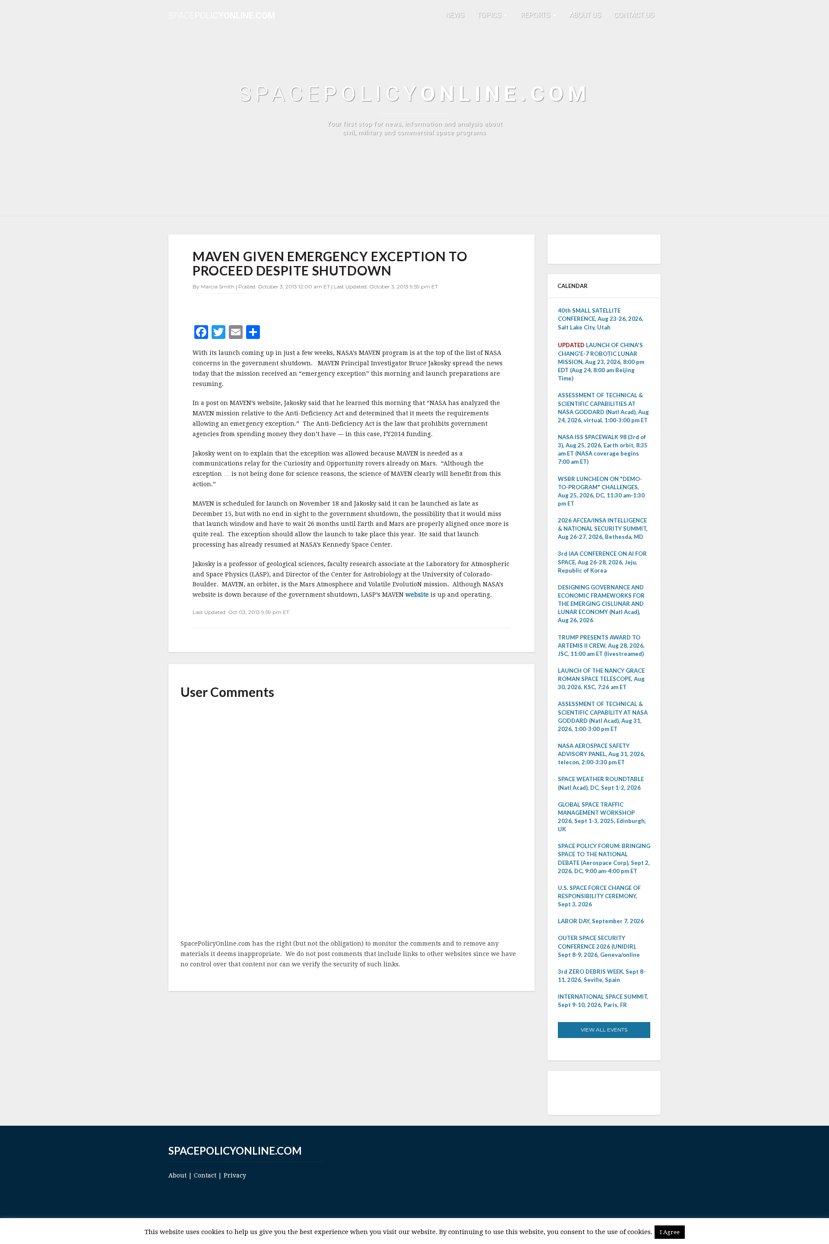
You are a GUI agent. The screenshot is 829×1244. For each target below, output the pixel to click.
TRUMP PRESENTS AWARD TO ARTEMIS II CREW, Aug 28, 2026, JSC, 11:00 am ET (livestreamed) (601, 645)
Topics (490, 15)
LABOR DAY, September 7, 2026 (601, 921)
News (454, 15)
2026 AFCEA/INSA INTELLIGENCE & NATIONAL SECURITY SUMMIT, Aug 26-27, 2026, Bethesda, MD (603, 528)
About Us (585, 15)
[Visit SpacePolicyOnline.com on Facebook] (602, 1092)
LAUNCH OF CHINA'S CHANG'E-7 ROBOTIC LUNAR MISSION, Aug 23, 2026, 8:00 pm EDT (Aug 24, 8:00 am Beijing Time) (601, 362)
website (417, 594)
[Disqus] (351, 820)
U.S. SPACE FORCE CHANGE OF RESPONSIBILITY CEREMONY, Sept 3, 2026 (599, 896)
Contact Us (634, 15)
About (177, 1175)
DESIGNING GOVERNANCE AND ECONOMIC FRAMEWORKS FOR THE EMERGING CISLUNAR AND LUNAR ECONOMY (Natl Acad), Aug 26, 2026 (601, 604)
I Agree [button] (670, 1232)
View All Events (604, 1029)
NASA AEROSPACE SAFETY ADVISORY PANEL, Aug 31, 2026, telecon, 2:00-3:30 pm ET (601, 754)
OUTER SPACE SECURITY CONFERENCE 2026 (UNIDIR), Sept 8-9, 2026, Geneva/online (599, 946)
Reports (536, 15)
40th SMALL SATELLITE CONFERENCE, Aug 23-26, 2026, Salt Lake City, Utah (600, 318)
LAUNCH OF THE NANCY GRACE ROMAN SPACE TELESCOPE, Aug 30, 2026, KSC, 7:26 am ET (601, 678)
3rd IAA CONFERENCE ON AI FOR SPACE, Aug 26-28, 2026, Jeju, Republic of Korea (602, 561)
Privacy (235, 1175)
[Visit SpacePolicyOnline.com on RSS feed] (614, 1092)
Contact (205, 1175)
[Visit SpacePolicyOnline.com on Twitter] (590, 1092)
